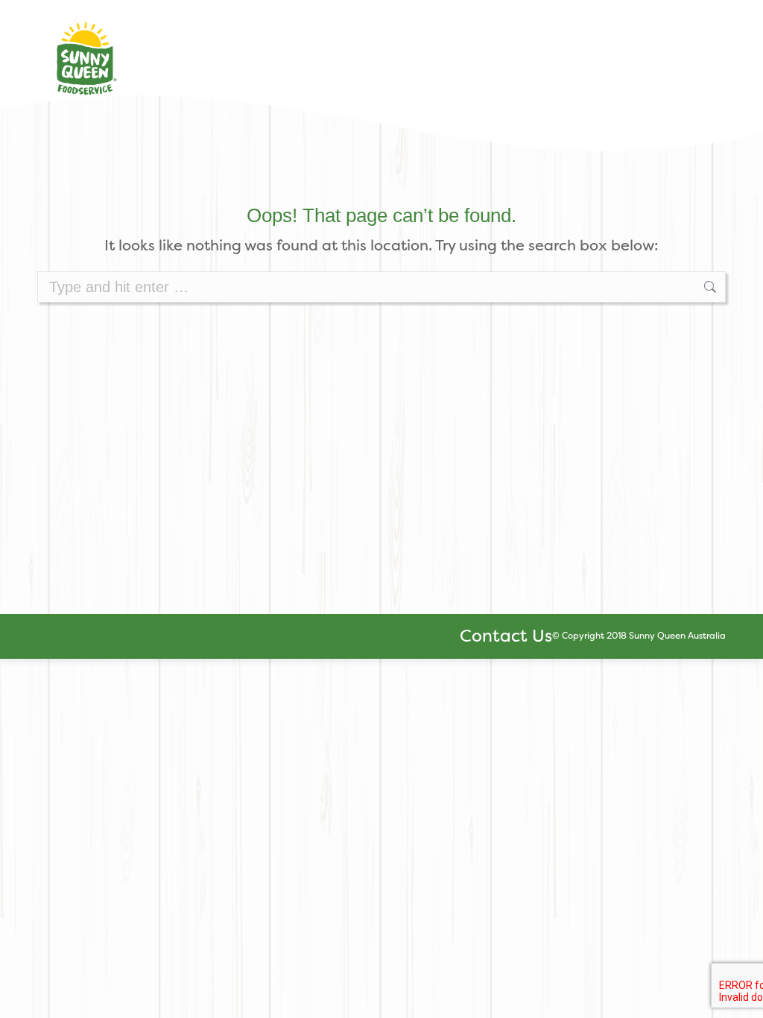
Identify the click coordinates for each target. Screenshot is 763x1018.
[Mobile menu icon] (710, 50)
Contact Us (506, 635)
